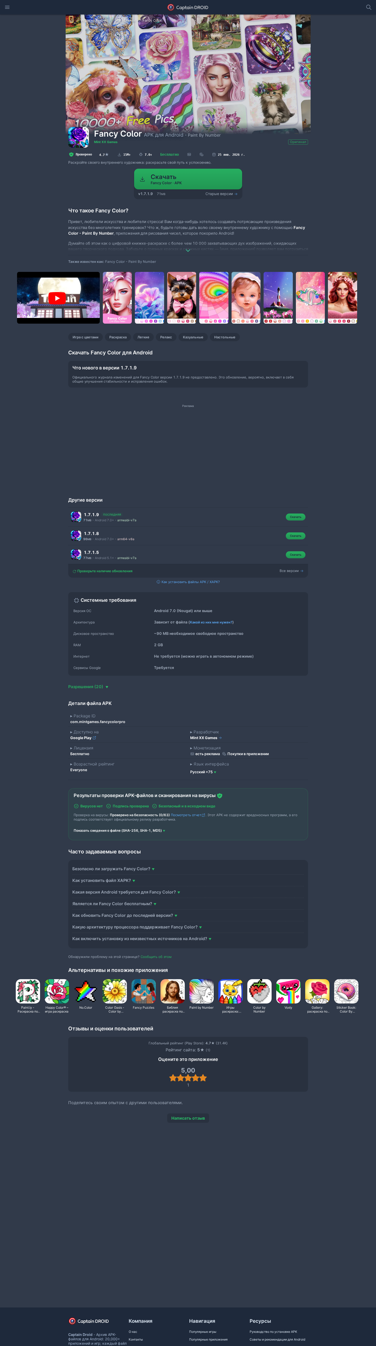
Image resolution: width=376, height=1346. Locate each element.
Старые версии (219, 193)
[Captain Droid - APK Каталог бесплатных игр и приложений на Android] (188, 7)
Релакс (166, 337)
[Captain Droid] (93, 1323)
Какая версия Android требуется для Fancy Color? (124, 892)
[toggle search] (369, 7)
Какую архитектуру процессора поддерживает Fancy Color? (135, 926)
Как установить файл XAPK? (101, 880)
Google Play (81, 737)
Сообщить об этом (156, 957)
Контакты (136, 1339)
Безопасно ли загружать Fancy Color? (111, 868)
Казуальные (193, 337)
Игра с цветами (85, 337)
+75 (201, 772)
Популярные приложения (208, 1339)
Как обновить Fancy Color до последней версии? (122, 915)
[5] (203, 1077)
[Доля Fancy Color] (302, 20)
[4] (195, 1077)
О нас (133, 1332)
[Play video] (57, 298)
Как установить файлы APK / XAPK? (190, 582)
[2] (180, 1077)
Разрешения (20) (86, 686)
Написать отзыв (188, 1118)
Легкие (143, 337)
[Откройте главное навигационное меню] (7, 7)
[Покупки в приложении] (201, 155)
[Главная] (72, 20)
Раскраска (118, 337)
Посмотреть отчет (186, 815)
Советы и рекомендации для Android (277, 1339)
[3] (188, 1077)
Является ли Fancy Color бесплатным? (112, 903)
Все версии (290, 571)
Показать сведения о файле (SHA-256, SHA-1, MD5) (118, 830)
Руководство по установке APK (273, 1332)
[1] (173, 1077)
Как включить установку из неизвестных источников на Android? (139, 938)
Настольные (224, 337)
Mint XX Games (106, 142)
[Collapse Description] (188, 247)
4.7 (104, 154)
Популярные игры (202, 1332)
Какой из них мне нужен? (211, 622)
